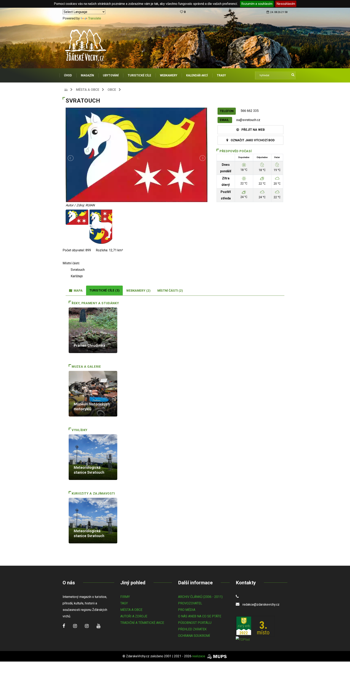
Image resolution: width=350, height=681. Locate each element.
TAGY (124, 603)
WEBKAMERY (168, 75)
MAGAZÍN (87, 75)
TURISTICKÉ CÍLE (139, 75)
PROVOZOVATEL (190, 603)
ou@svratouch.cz (248, 120)
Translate (94, 18)
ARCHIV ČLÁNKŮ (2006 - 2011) (200, 597)
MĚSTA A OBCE (131, 610)
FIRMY (125, 597)
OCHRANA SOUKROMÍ (194, 636)
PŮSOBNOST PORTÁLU (194, 623)
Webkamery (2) (138, 290)
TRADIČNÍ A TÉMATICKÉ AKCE (142, 623)
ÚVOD (68, 75)
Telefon (227, 111)
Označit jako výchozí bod (251, 140)
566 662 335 (250, 111)
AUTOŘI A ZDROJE (133, 616)
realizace (199, 656)
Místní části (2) (170, 290)
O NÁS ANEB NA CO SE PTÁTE (199, 616)
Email (225, 120)
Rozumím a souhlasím (256, 4)
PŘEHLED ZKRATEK (192, 629)
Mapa (77, 290)
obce (112, 90)
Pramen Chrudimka (89, 345)
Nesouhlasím (285, 4)
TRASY (221, 75)
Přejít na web (252, 130)
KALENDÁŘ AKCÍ (197, 75)
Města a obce (87, 90)
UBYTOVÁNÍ (111, 75)
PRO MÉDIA (186, 610)
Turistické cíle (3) (104, 290)
